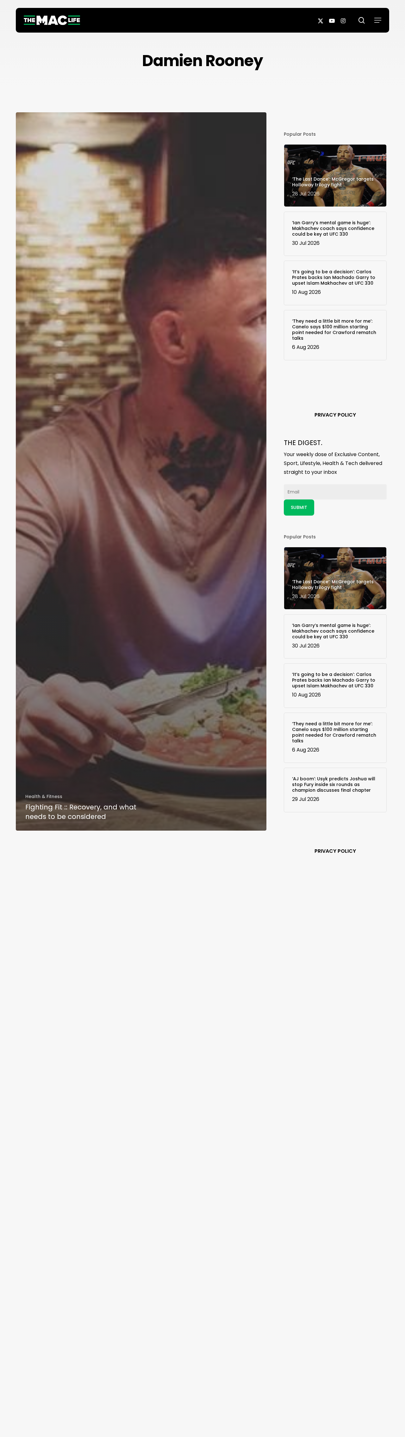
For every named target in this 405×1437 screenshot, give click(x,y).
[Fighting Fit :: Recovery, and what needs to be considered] (141, 471)
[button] (377, 20)
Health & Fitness (43, 796)
